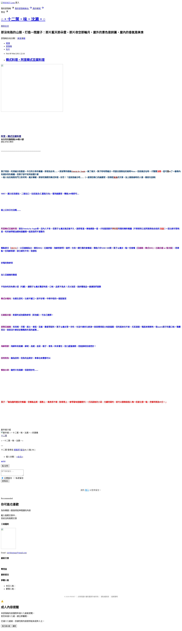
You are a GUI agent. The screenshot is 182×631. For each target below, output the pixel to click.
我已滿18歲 (6, 626)
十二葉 (4, 436)
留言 (22, 450)
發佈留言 (5, 481)
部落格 (9, 46)
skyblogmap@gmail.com (17, 553)
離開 (14, 626)
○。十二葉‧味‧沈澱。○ (23, 19)
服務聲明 (114, 597)
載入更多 (5, 466)
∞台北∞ (19, 457)
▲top (3, 461)
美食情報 (21, 38)
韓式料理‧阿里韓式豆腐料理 (25, 59)
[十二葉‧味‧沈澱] (8, 548)
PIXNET (72, 597)
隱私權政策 (105, 597)
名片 (8, 49)
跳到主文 (5, 26)
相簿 (8, 43)
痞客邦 (17, 450)
